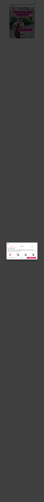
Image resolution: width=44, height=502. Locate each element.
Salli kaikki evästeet (31, 257)
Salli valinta (21, 257)
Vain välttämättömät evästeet (12, 257)
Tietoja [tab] (32, 246)
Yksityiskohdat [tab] (22, 246)
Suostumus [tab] (11, 246)
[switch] (18, 255)
